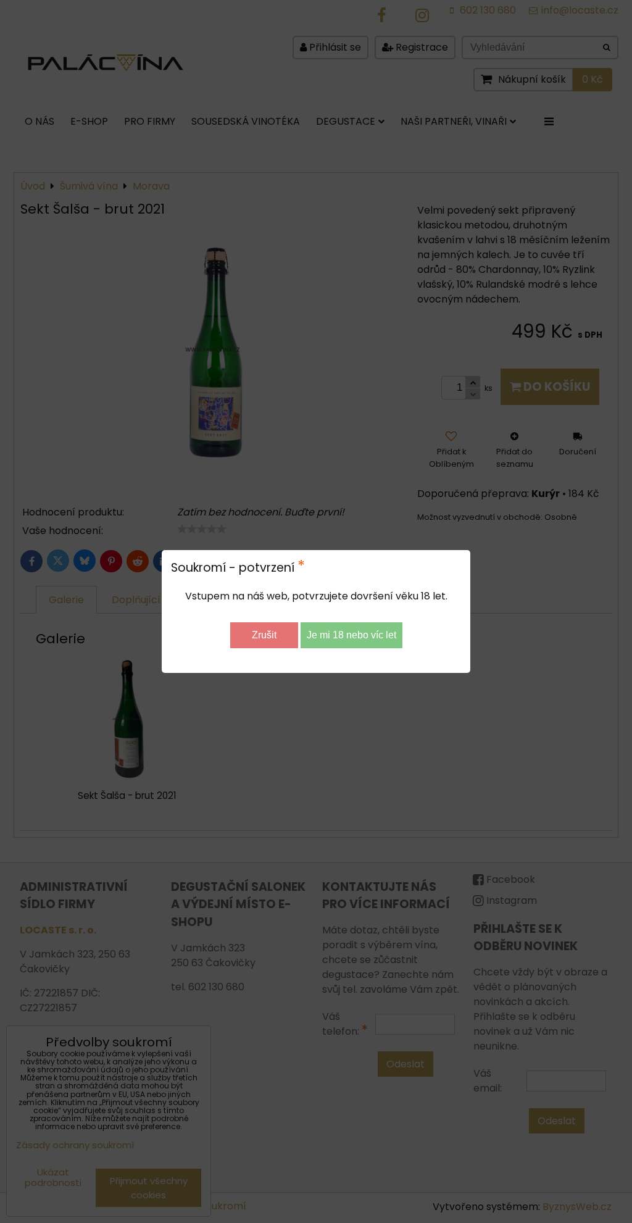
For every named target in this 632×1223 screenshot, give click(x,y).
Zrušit (264, 635)
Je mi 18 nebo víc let (351, 635)
